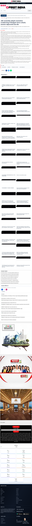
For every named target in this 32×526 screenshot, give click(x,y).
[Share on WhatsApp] (11, 70)
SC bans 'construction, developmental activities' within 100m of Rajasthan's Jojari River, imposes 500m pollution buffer (8, 111)
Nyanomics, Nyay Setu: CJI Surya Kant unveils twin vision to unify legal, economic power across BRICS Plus (8, 240)
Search (29, 10)
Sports (17, 496)
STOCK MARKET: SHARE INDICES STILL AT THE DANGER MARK (8, 175)
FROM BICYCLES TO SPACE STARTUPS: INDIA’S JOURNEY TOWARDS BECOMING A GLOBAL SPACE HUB (8, 150)
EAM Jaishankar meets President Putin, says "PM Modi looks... (9, 315)
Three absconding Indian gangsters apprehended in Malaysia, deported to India (23, 111)
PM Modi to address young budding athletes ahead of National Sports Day (23, 98)
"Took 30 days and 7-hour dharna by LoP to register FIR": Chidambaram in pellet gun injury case (8, 266)
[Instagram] (6, 289)
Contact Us (2, 517)
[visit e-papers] (2, 423)
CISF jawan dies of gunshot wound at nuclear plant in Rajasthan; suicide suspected (8, 227)
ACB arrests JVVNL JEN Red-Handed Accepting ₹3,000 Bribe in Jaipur (22, 85)
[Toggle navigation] (1, 1)
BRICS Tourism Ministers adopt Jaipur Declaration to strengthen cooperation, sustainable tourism (22, 253)
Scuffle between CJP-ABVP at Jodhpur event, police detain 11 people (8, 124)
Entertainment (2, 496)
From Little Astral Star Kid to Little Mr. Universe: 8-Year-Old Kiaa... (9, 278)
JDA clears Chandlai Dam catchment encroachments (7, 162)
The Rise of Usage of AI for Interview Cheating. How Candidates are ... (10, 277)
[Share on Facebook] (6, 70)
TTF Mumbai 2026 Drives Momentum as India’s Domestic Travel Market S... (10, 281)
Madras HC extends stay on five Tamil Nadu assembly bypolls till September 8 (8, 98)
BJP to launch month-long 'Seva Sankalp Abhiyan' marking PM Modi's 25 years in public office (8, 214)
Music (1, 500)
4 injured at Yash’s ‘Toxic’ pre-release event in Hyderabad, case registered (23, 150)
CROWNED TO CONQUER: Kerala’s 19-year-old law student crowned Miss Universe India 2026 (8, 86)
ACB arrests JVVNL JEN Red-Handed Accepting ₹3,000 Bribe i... (9, 311)
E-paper (2, 520)
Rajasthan (2, 489)
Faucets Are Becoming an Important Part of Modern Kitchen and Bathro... (10, 274)
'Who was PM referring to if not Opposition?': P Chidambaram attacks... (10, 280)
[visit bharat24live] (16, 372)
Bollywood (2, 497)
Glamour (17, 489)
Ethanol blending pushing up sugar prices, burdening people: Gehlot (23, 214)
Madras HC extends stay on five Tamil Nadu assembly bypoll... (8, 319)
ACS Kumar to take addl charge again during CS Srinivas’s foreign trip (23, 266)
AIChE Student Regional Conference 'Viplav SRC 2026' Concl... (9, 302)
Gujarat (2, 492)
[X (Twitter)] (4, 289)
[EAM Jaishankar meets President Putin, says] (8, 313)
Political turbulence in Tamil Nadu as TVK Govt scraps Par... (8, 298)
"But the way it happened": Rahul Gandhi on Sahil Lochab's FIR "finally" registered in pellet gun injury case (23, 227)
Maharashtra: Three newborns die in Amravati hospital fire (22, 137)
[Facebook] (2, 289)
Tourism (17, 492)
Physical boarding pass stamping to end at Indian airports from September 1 (23, 188)
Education (17, 497)
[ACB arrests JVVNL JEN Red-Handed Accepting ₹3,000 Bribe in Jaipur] (11, 309)
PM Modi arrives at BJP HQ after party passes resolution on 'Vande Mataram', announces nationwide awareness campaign (8, 201)
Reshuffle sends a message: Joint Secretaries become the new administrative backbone (23, 163)
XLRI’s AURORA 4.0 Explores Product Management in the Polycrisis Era (10, 275)
